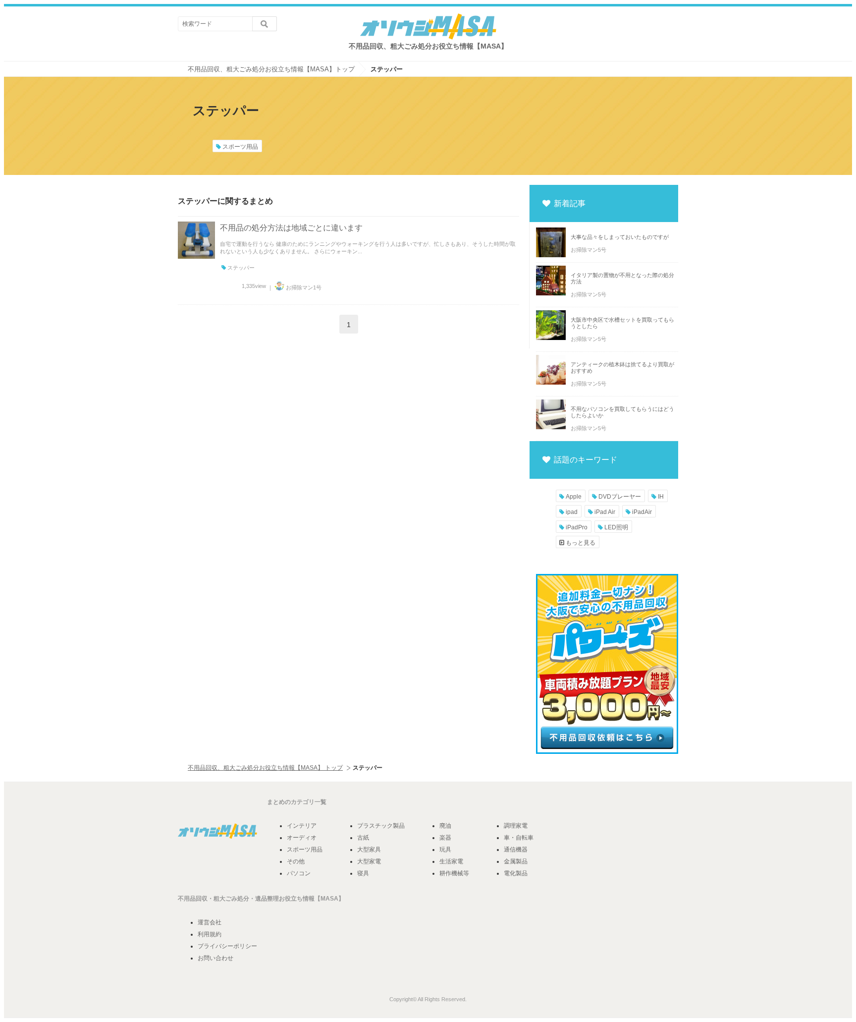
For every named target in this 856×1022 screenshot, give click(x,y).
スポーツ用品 (239, 146)
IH (660, 496)
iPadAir (641, 512)
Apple (573, 496)
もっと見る (579, 542)
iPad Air (604, 512)
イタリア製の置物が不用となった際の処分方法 (622, 278)
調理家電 (516, 825)
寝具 (363, 873)
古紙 (363, 837)
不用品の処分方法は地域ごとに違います (291, 228)
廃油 (445, 825)
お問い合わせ (215, 958)
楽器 (445, 837)
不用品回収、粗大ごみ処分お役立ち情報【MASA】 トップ (265, 767)
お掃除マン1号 (302, 287)
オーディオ (302, 837)
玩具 (445, 849)
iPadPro (576, 527)
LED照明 (615, 527)
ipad (571, 512)
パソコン (299, 873)
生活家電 (451, 861)
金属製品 (516, 861)
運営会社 (209, 922)
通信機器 (516, 849)
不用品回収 (193, 898)
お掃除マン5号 (588, 250)
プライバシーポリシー (227, 946)
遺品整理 (267, 898)
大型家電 (369, 861)
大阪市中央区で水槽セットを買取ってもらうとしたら (622, 323)
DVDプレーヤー (619, 496)
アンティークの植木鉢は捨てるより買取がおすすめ (622, 367)
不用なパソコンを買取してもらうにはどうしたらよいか (622, 412)
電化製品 (516, 873)
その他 (296, 861)
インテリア (302, 825)
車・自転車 (519, 837)
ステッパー (240, 268)
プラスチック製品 (381, 825)
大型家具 (369, 849)
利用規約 (209, 934)
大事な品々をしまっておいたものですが (620, 237)
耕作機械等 (454, 873)
